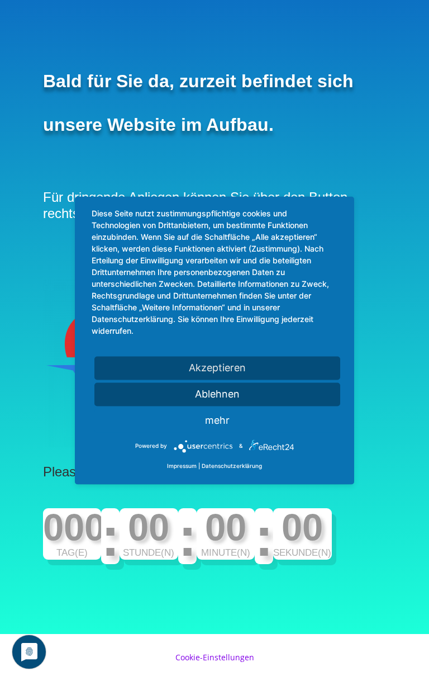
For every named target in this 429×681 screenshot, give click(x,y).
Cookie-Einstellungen (214, 657)
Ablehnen (217, 394)
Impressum (182, 466)
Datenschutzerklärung (232, 466)
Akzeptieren (217, 367)
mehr (217, 420)
